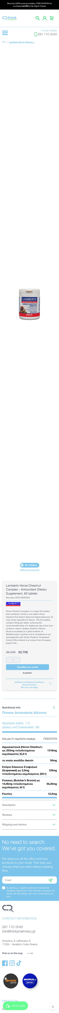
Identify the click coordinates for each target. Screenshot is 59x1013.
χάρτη (35, 687)
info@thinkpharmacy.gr (18, 931)
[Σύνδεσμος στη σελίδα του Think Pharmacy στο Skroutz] (10, 988)
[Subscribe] (50, 880)
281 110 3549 (47, 34)
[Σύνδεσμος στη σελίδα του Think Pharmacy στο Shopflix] (30, 991)
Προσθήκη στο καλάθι (27, 667)
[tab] (29, 707)
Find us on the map (12, 953)
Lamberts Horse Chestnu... (22, 42)
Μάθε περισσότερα (29, 570)
